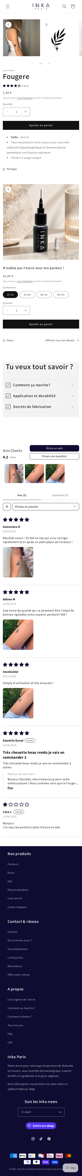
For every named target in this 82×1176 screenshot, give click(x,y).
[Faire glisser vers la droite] (49, 63)
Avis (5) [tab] (22, 495)
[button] (7, 6)
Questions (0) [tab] (60, 495)
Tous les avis (15, 1025)
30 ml (44, 294)
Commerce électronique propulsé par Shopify (50, 1169)
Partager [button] (12, 169)
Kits (10, 881)
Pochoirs (13, 864)
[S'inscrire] (60, 1112)
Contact (12, 931)
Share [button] (10, 340)
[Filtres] (7, 506)
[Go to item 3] (55, 473)
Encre (11, 872)
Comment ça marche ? (21, 1008)
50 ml (61, 294)
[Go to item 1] (13, 473)
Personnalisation (18, 889)
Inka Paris (22, 1169)
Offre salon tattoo (19, 974)
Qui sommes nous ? (20, 940)
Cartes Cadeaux (17, 907)
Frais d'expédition (25, 98)
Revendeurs (15, 966)
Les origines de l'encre (21, 999)
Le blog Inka (15, 957)
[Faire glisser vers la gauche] (32, 63)
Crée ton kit (15, 898)
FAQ (10, 1034)
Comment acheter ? (20, 1016)
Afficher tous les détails (60, 340)
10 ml (10, 294)
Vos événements (18, 949)
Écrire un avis (54, 448)
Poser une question (54, 456)
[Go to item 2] (34, 473)
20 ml (27, 294)
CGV (10, 1042)
